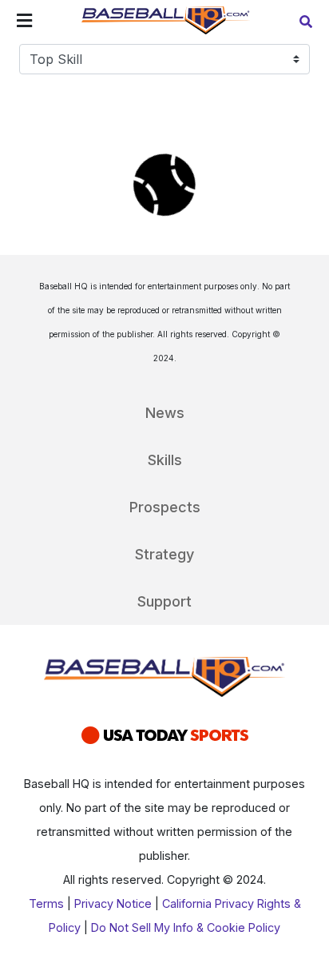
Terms (46, 903)
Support (164, 601)
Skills (165, 460)
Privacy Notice (113, 903)
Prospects (164, 507)
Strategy (164, 554)
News (164, 412)
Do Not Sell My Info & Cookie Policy (185, 927)
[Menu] (24, 22)
